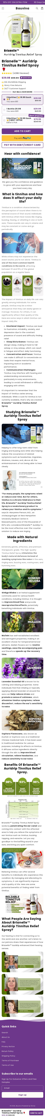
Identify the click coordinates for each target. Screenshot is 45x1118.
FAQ (3, 1042)
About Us (6, 1037)
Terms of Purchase (10, 1060)
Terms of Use (8, 1065)
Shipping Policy (8, 1056)
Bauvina (19, 1106)
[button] (2, 8)
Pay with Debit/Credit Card (22, 145)
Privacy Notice (8, 1046)
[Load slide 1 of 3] (14, 55)
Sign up (22, 1095)
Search (5, 1032)
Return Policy (8, 1051)
